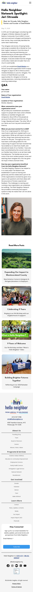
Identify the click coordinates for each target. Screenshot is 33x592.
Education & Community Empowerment (16, 459)
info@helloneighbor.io (15, 419)
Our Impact (16, 514)
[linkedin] (20, 565)
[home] (9, 3)
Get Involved (16, 479)
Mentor (16, 490)
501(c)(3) (20, 556)
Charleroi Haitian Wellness (16, 455)
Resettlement (16, 475)
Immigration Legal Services (16, 469)
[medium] (16, 565)
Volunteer (16, 486)
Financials (16, 521)
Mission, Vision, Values (16, 447)
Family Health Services (16, 465)
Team (16, 438)
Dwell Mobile (21, 66)
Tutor (16, 493)
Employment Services (16, 462)
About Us (16, 430)
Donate (16, 483)
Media (16, 511)
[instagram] (12, 565)
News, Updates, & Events (16, 508)
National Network (16, 472)
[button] (30, 3)
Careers (16, 444)
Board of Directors (16, 441)
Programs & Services (16, 452)
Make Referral (16, 496)
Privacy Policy (16, 583)
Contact (16, 504)
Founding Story (16, 434)
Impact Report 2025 (16, 517)
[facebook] (8, 565)
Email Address (8, 538)
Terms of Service (16, 587)
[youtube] (25, 565)
